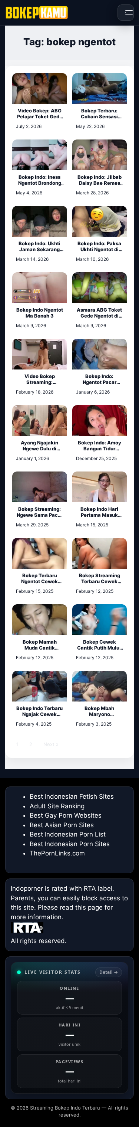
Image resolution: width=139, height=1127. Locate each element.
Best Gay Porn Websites (66, 815)
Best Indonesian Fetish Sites (72, 796)
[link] (69, 1027)
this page (89, 907)
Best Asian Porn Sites (62, 825)
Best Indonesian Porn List (68, 834)
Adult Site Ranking (57, 806)
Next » (51, 744)
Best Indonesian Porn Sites (70, 844)
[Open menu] (126, 12)
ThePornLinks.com (57, 853)
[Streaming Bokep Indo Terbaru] (36, 12)
